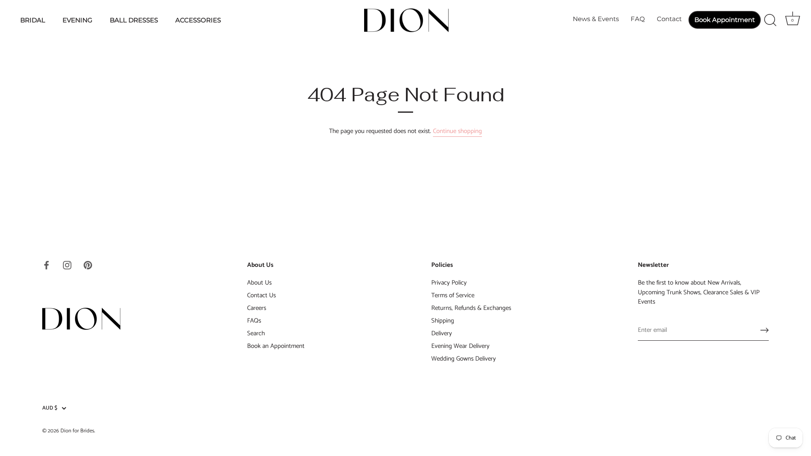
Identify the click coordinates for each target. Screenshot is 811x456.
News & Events (596, 19)
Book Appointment (724, 20)
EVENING (78, 20)
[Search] (770, 20)
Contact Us (261, 295)
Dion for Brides (77, 430)
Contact (669, 19)
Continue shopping (457, 131)
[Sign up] (764, 330)
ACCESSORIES (198, 20)
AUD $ (49, 408)
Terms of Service (452, 295)
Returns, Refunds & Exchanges (471, 308)
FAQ (638, 19)
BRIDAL (32, 20)
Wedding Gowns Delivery (463, 358)
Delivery (441, 333)
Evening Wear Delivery (460, 346)
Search (256, 333)
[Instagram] (67, 265)
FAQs (254, 320)
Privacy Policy (449, 282)
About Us (259, 282)
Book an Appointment (276, 346)
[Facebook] (46, 265)
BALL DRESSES (134, 20)
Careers (256, 308)
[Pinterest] (88, 265)
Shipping (442, 320)
